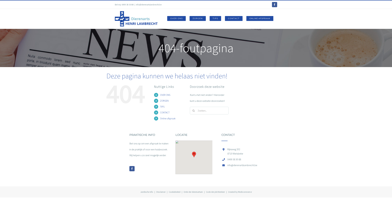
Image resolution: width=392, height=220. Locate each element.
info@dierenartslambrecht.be (149, 4)
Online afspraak (167, 118)
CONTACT (165, 112)
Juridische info (146, 192)
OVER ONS (165, 94)
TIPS (162, 106)
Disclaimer (161, 192)
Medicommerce (245, 192)
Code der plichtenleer (215, 192)
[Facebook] (132, 168)
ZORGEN (164, 100)
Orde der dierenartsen (193, 192)
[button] (194, 154)
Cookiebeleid (174, 192)
